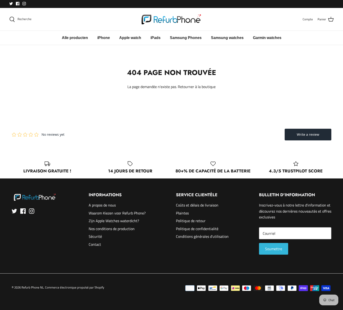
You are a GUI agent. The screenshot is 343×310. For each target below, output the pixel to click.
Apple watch (130, 38)
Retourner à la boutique (197, 86)
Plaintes (182, 213)
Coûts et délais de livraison (197, 205)
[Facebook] (17, 3)
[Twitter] (11, 3)
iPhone (103, 38)
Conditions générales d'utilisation (202, 236)
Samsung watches (227, 38)
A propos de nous (102, 205)
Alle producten (75, 38)
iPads (155, 38)
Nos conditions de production (112, 229)
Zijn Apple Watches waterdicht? (114, 221)
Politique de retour (191, 221)
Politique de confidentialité (197, 229)
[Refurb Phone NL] (171, 19)
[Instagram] (24, 3)
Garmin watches (267, 38)
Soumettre (273, 249)
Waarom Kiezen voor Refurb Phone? (117, 213)
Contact (95, 244)
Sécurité (95, 236)
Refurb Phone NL (32, 287)
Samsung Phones (186, 38)
